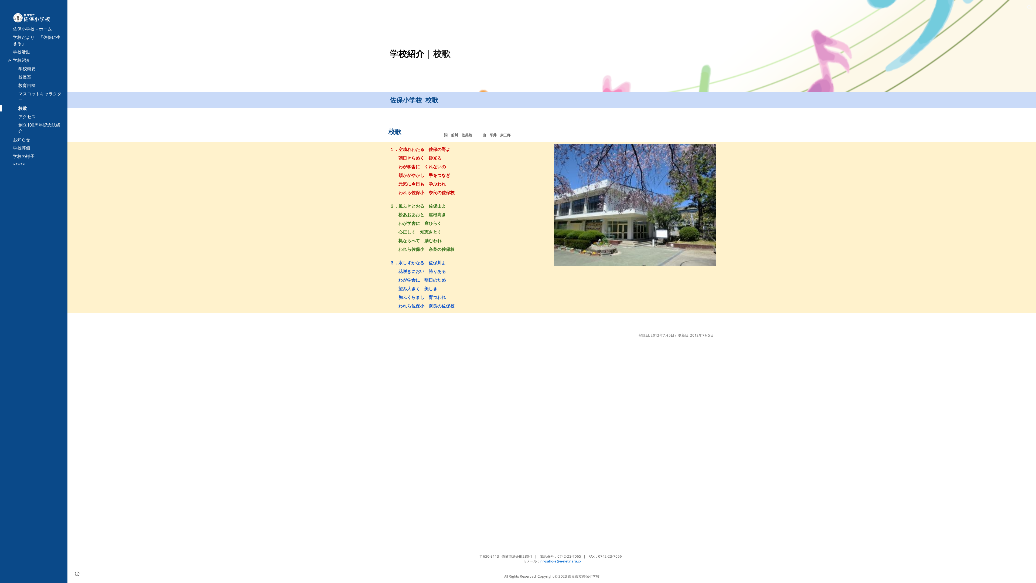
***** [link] (19, 165)
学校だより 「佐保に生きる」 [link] (36, 40)
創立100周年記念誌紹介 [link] (39, 128)
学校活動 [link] (21, 52)
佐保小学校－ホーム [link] (32, 29)
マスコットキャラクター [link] (40, 97)
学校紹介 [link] (21, 60)
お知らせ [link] (21, 140)
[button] (1029, 7)
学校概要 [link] (27, 69)
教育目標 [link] (27, 85)
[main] (510, 53)
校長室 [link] (24, 77)
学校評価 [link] (21, 148)
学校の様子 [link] (24, 156)
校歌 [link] (22, 108)
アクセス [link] (27, 117)
